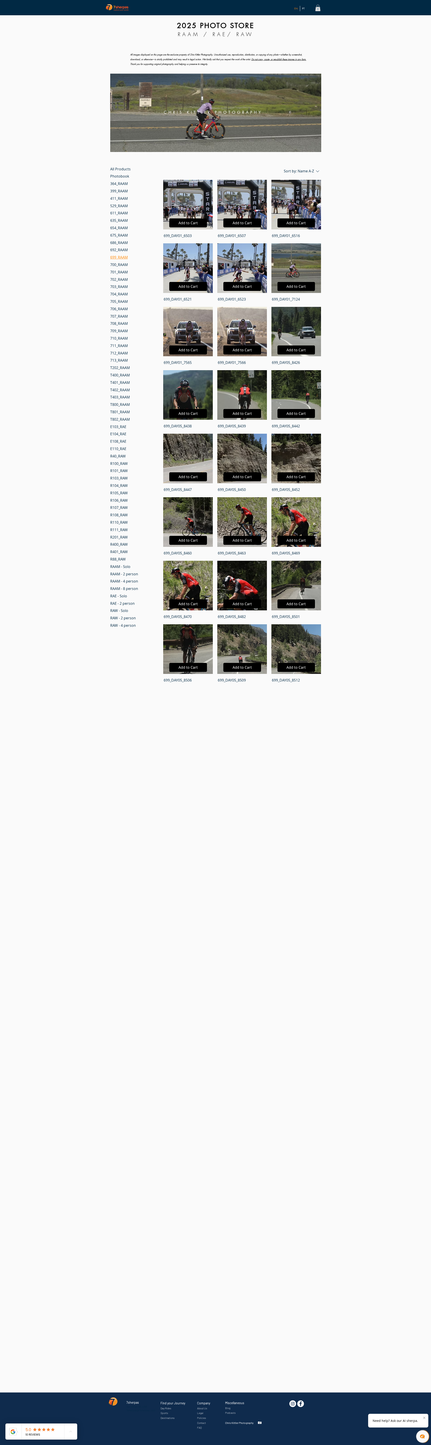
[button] (318, 8)
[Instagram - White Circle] (292, 1403)
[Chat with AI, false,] (422, 1436)
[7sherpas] (300, 1403)
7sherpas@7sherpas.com (140, 1410)
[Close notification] (424, 1418)
